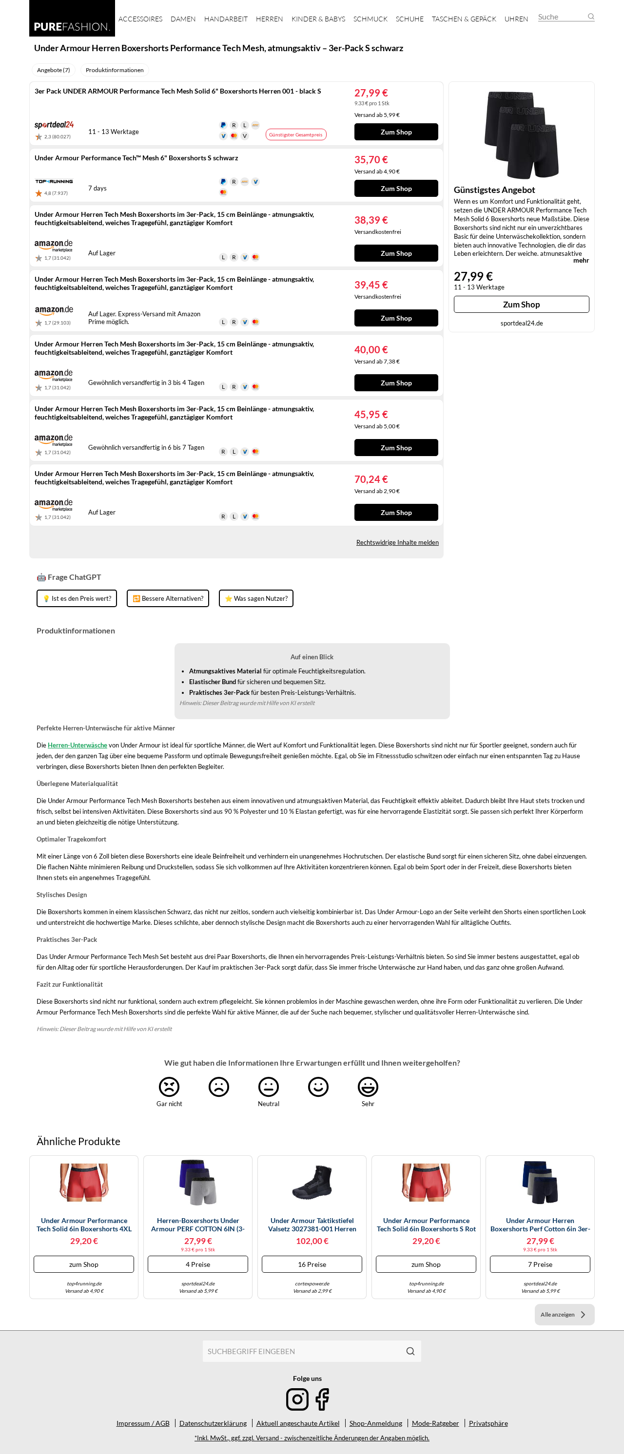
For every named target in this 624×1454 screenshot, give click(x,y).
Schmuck (370, 19)
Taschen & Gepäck (464, 19)
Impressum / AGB (143, 1423)
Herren (269, 19)
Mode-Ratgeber (435, 1423)
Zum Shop (521, 304)
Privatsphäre (488, 1423)
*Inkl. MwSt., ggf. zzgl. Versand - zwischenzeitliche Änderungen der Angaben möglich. (312, 1438)
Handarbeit (226, 19)
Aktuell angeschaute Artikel (298, 1423)
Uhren (516, 19)
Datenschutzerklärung (213, 1423)
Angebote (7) (53, 70)
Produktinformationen (115, 70)
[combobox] (301, 1351)
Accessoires (140, 19)
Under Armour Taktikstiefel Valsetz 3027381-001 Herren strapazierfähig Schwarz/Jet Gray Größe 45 (312, 1225)
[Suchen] (410, 1351)
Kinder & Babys (318, 19)
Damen (183, 19)
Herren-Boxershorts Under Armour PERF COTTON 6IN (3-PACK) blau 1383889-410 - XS (198, 1225)
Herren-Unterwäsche (77, 745)
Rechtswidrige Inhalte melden (397, 542)
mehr (581, 260)
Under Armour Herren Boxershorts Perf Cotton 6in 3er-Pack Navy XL (540, 1225)
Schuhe (410, 19)
